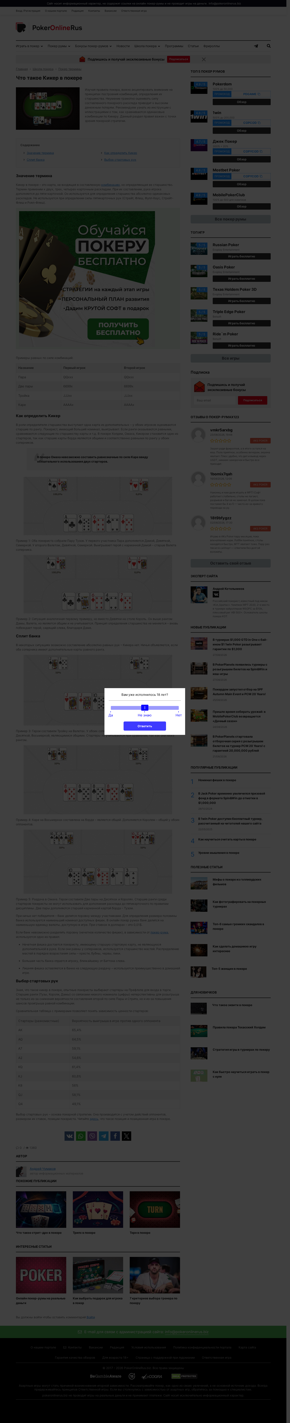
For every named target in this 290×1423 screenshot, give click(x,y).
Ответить (145, 726)
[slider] (144, 708)
